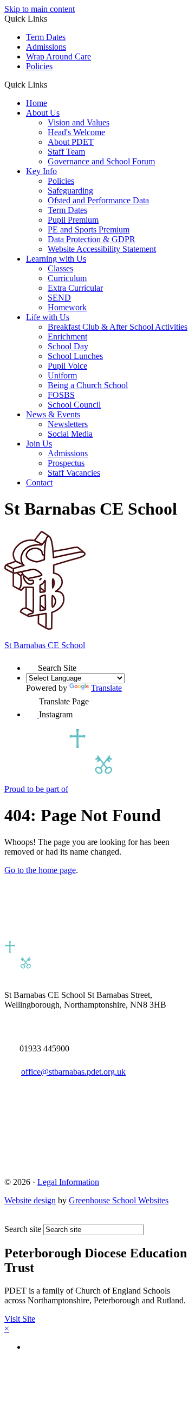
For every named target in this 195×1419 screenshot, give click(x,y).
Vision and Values (78, 122)
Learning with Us (56, 258)
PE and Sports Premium (88, 229)
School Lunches (75, 356)
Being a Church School (88, 385)
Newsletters (68, 424)
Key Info (41, 171)
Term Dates (46, 37)
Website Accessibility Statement (102, 249)
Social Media (70, 433)
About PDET (71, 141)
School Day (68, 346)
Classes (60, 268)
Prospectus (66, 463)
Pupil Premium (73, 219)
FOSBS (61, 394)
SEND (59, 297)
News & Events (53, 414)
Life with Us (47, 317)
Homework (67, 307)
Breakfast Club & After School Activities (117, 326)
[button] (51, 84)
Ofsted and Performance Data (98, 200)
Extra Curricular (75, 287)
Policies (39, 66)
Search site (22, 1229)
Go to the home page (40, 870)
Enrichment (67, 336)
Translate (106, 687)
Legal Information (68, 1182)
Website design (30, 1200)
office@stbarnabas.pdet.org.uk (73, 1071)
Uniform (62, 375)
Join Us (39, 443)
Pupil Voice (67, 365)
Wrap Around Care (58, 56)
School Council (74, 404)
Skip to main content (39, 9)
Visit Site (19, 1318)
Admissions (46, 46)
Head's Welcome (76, 132)
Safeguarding (70, 190)
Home (36, 103)
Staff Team (66, 151)
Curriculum (67, 278)
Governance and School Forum (101, 161)
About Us (43, 112)
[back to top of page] (9, 1218)
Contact (39, 482)
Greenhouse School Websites (118, 1200)
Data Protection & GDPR (91, 239)
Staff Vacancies (74, 472)
